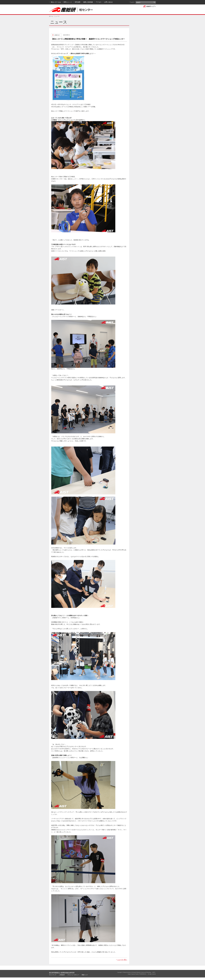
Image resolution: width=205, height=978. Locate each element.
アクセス (98, 2)
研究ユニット (68, 2)
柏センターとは (56, 2)
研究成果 (77, 2)
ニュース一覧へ (122, 959)
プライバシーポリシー (73, 974)
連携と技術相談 (88, 2)
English (132, 2)
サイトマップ (52, 974)
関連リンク (85, 974)
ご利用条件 (62, 974)
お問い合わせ (108, 2)
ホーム (51, 16)
